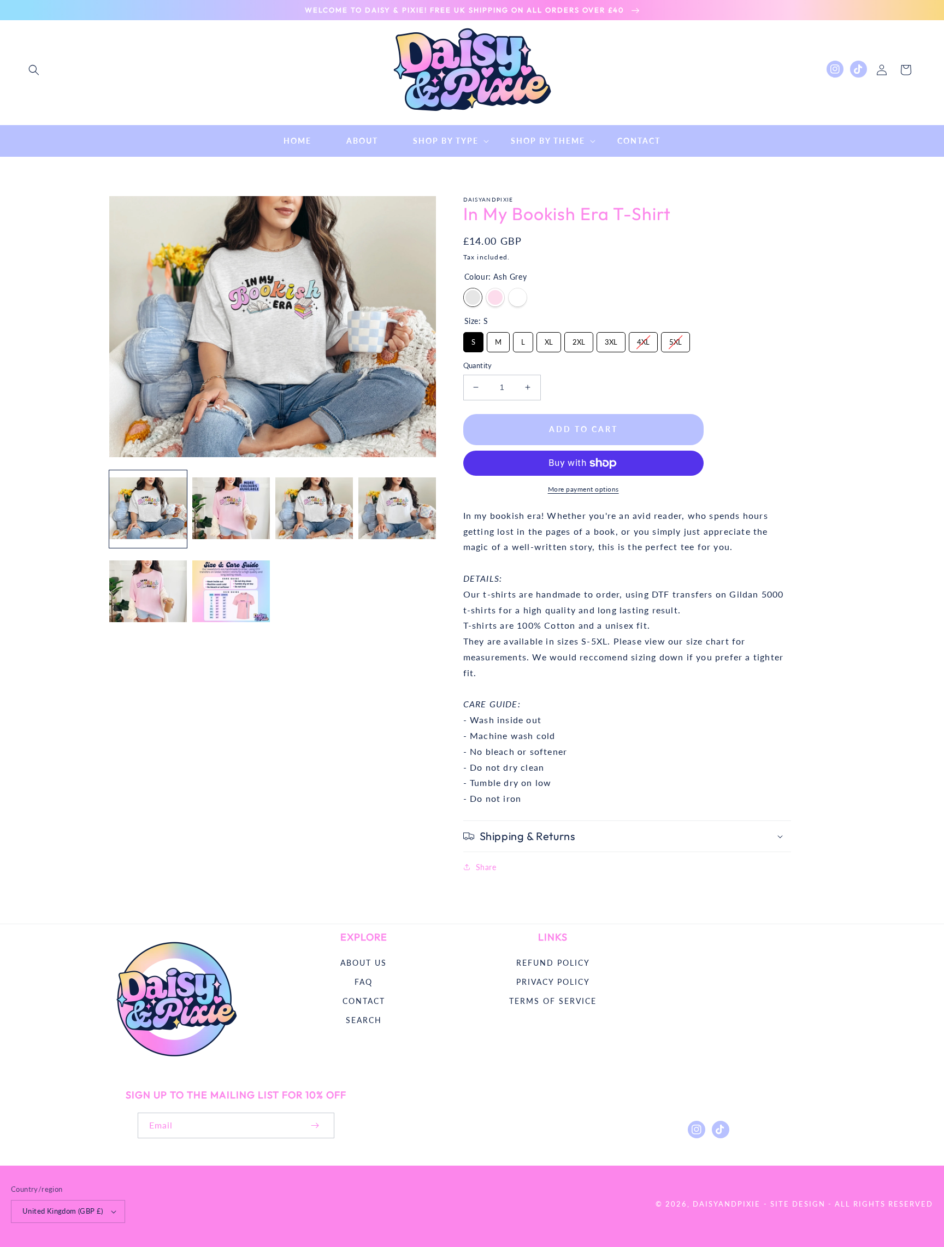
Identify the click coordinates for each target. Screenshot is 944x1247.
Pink (495, 297)
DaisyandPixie (726, 1203)
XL (548, 339)
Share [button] (486, 867)
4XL (643, 339)
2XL (578, 339)
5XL (675, 339)
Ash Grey (472, 297)
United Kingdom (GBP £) (62, 1211)
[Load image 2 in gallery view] (231, 509)
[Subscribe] (315, 1125)
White (517, 297)
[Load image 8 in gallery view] (231, 592)
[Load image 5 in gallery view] (148, 592)
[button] (34, 70)
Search (364, 1020)
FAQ (364, 981)
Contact (364, 1001)
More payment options (583, 489)
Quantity (477, 365)
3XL (610, 339)
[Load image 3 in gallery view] (314, 509)
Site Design (797, 1203)
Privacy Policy (553, 981)
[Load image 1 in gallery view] (148, 509)
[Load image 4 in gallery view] (397, 509)
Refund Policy (553, 962)
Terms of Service (553, 1001)
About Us (363, 962)
